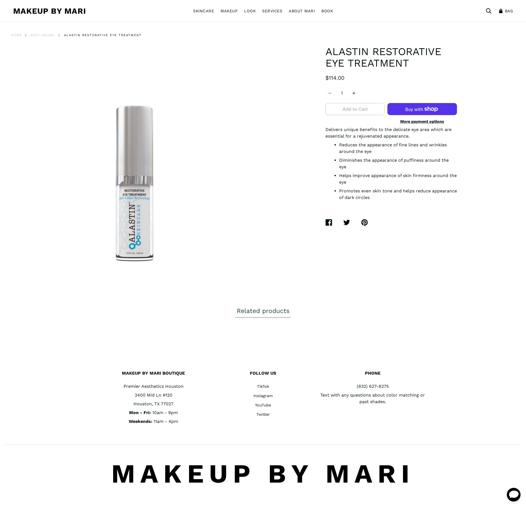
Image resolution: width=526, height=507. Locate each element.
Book (327, 11)
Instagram (263, 396)
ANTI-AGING (42, 35)
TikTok (263, 386)
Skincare (203, 11)
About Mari (302, 11)
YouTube (263, 405)
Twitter (263, 414)
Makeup (229, 11)
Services (272, 11)
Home (16, 35)
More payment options (422, 121)
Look (250, 11)
